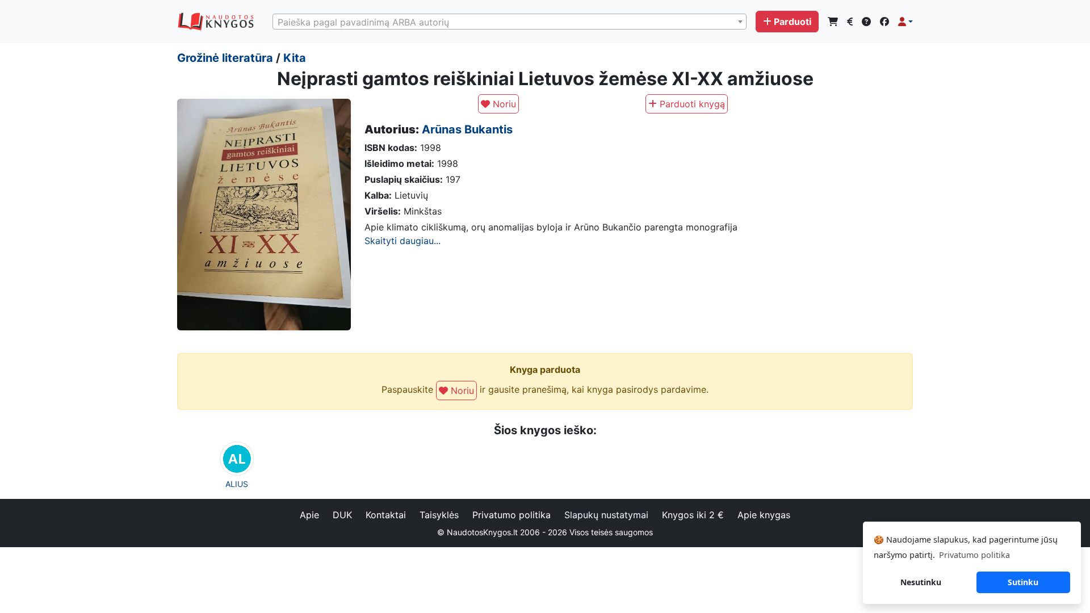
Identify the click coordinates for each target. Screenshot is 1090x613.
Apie (309, 514)
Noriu (503, 104)
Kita (294, 58)
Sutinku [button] (1023, 582)
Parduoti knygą (691, 104)
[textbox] (509, 22)
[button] (905, 21)
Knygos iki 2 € (693, 514)
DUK (342, 514)
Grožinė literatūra (225, 58)
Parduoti (792, 21)
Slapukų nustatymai (606, 514)
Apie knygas (763, 514)
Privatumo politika (511, 514)
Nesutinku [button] (920, 582)
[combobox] (509, 22)
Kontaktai (386, 514)
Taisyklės (439, 514)
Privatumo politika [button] (974, 554)
